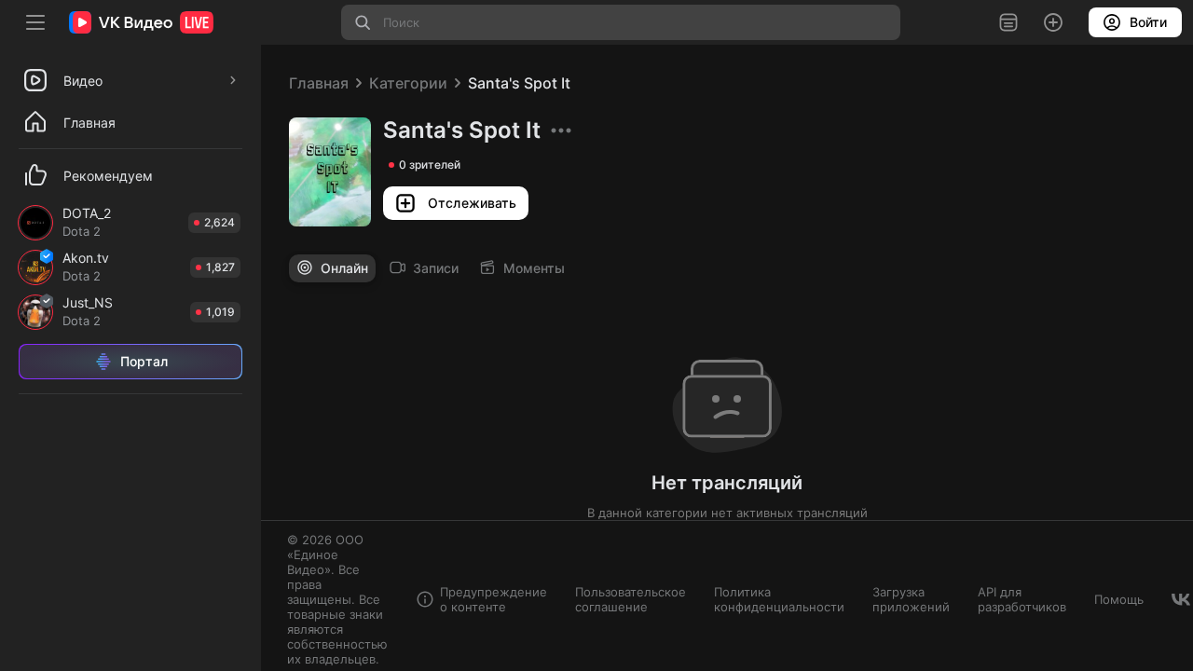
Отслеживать (472, 203)
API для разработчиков (1022, 599)
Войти (1148, 22)
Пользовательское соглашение (630, 599)
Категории (408, 83)
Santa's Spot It (519, 83)
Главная (319, 83)
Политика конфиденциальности (779, 599)
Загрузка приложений (911, 599)
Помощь (1119, 599)
